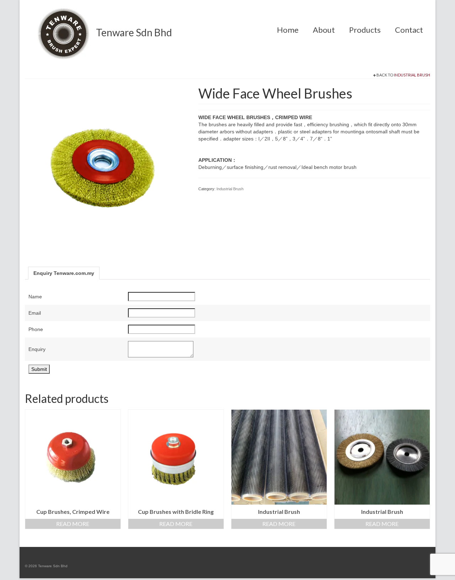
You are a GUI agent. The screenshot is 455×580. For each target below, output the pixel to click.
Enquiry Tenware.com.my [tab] (63, 273)
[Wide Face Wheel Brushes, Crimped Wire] (106, 167)
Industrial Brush (412, 75)
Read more (72, 523)
